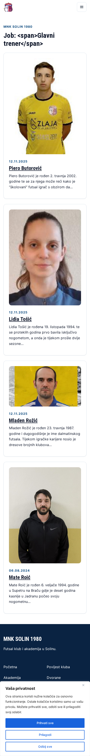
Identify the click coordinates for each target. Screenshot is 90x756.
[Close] (83, 685)
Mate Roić (19, 577)
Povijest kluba (58, 667)
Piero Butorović (25, 168)
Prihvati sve (45, 723)
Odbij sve (45, 746)
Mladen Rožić (23, 420)
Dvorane (54, 677)
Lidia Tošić (20, 319)
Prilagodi (45, 735)
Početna (10, 667)
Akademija (12, 677)
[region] (45, 718)
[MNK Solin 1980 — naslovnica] (8, 7)
